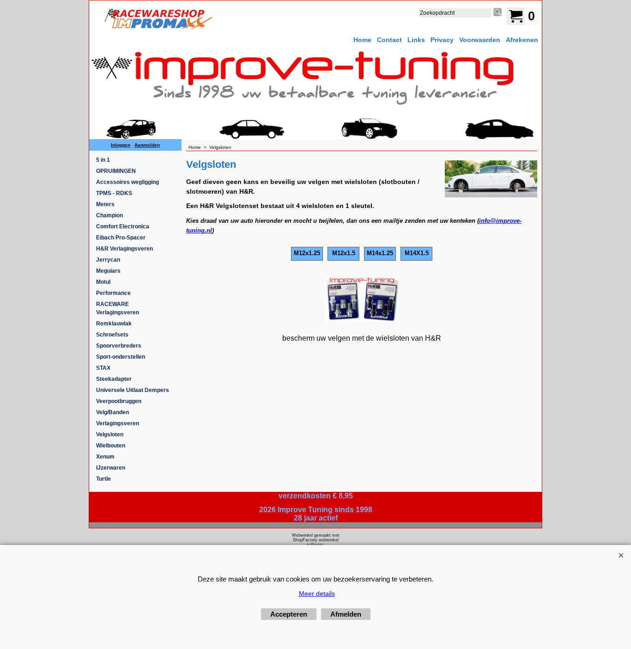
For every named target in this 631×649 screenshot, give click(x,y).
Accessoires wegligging (127, 182)
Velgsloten (109, 434)
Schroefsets (112, 334)
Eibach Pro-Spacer (121, 237)
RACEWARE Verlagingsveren (117, 308)
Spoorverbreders (118, 346)
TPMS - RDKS (114, 193)
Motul (103, 282)
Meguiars (108, 271)
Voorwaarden (479, 39)
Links (416, 39)
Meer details (317, 593)
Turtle (103, 479)
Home (362, 39)
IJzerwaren (110, 468)
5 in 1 (103, 160)
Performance (113, 293)
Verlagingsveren (117, 423)
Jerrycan (108, 260)
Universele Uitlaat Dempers (132, 390)
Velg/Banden (112, 412)
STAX (103, 368)
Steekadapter (114, 379)
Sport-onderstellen (120, 357)
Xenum (105, 456)
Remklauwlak (114, 323)
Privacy (442, 39)
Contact (389, 39)
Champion (109, 215)
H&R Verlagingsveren (124, 248)
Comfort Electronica (122, 226)
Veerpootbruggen (118, 401)
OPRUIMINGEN (116, 171)
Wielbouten (110, 445)
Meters (105, 204)
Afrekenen (522, 39)
